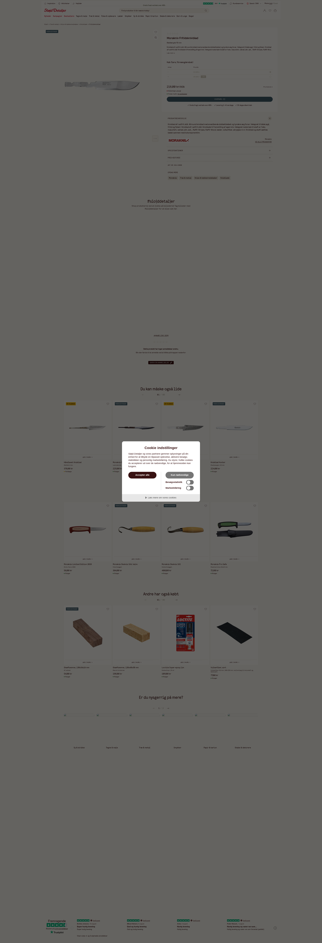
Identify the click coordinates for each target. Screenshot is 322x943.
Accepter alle (142, 475)
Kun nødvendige (180, 475)
